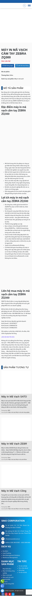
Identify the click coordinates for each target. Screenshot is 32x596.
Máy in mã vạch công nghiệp (22, 412)
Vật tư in (5, 581)
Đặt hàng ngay (8, 65)
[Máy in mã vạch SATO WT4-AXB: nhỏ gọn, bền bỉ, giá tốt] (16, 382)
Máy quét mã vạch (8, 577)
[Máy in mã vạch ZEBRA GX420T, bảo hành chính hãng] (16, 429)
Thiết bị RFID (6, 579)
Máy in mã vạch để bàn (21, 459)
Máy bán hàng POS (8, 584)
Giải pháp (21, 570)
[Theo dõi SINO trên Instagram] (6, 594)
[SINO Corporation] (10, 5)
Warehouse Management (10, 557)
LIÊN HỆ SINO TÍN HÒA (7, 337)
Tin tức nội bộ (23, 572)
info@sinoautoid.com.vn (12, 539)
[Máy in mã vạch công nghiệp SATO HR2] (16, 476)
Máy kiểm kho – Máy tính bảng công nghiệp (9, 571)
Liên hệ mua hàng (23, 65)
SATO (9, 410)
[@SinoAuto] (2, 591)
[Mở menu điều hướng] (29, 5)
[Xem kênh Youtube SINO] (9, 594)
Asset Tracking (7, 553)
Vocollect (5, 551)
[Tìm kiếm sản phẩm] (24, 5)
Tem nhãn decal (23, 568)
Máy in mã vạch (19, 79)
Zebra (11, 75)
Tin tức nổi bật (23, 566)
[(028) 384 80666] (2, 581)
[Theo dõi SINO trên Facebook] (2, 594)
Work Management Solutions (11, 555)
